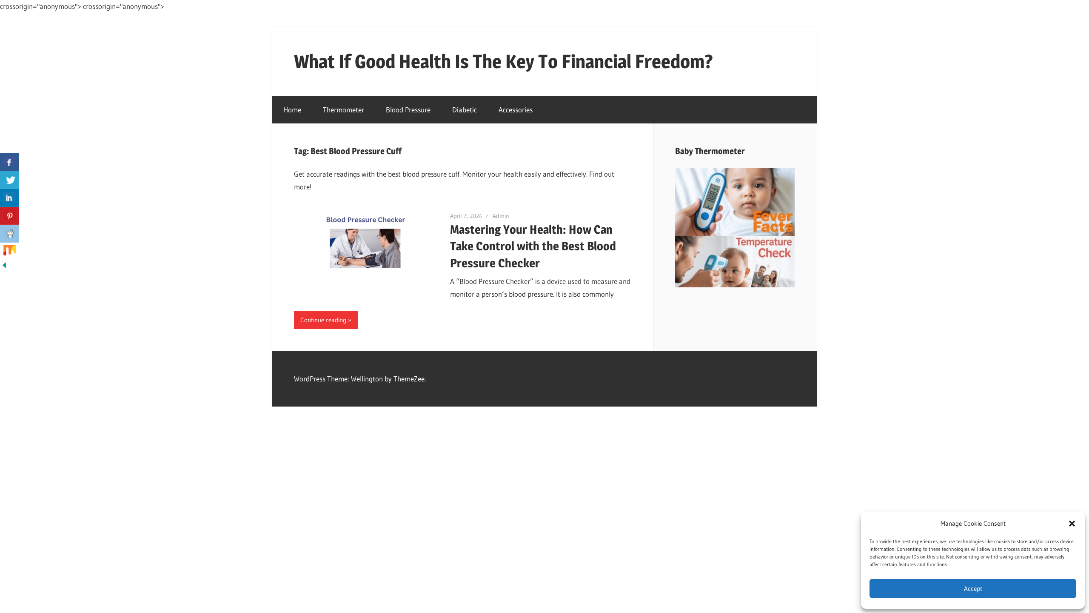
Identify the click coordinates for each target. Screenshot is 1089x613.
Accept (973, 588)
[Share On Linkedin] (9, 198)
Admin (501, 216)
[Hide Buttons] (4, 266)
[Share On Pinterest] (9, 216)
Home (292, 109)
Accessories (516, 109)
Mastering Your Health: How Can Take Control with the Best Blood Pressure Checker (533, 246)
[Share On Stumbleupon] (9, 252)
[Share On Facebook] (9, 162)
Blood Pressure (408, 109)
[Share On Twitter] (9, 180)
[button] (1072, 523)
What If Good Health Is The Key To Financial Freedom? (503, 61)
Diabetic (464, 109)
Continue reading (323, 320)
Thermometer (343, 109)
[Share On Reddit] (9, 234)
